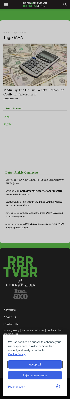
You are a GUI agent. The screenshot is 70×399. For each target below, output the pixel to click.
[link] (16, 386)
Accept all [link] (35, 364)
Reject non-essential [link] (35, 375)
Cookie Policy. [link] (16, 354)
